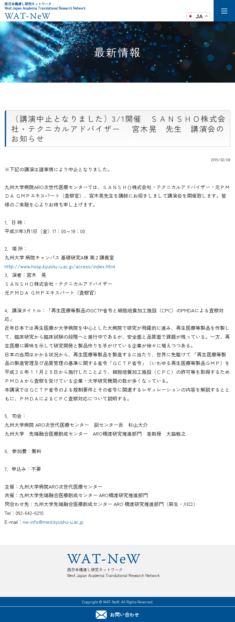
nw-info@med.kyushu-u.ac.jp (53, 521)
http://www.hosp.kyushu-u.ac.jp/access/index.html (60, 266)
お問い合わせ (124, 614)
